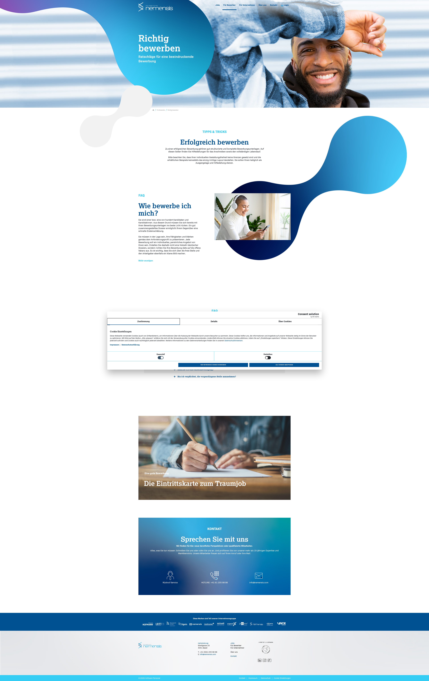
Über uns (262, 5)
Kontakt (273, 5)
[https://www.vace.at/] (281, 624)
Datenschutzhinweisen (234, 340)
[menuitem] (218, 5)
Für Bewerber (229, 5)
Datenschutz (266, 678)
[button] (145, 260)
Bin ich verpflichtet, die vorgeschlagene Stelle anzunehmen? (207, 376)
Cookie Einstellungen (282, 678)
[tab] (214, 369)
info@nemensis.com (258, 582)
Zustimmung (143, 321)
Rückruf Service (170, 582)
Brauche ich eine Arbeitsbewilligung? (196, 369)
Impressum (253, 678)
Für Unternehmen (247, 5)
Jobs (217, 5)
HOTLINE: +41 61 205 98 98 (214, 582)
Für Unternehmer (237, 648)
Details (214, 321)
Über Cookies (285, 321)
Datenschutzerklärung (131, 345)
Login (286, 5)
